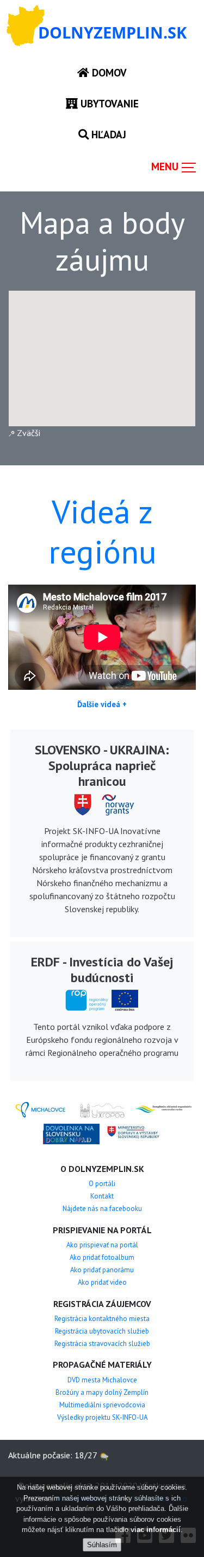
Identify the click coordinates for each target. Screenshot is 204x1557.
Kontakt (102, 1196)
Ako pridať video (102, 1282)
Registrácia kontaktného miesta (102, 1318)
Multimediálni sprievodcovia (102, 1404)
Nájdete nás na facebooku (102, 1208)
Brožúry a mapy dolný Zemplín (102, 1392)
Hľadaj (107, 134)
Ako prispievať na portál (102, 1245)
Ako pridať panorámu (102, 1269)
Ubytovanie (108, 103)
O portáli (102, 1183)
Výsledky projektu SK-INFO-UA (102, 1417)
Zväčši (27, 432)
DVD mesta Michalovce (102, 1380)
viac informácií (156, 1530)
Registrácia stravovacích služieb (102, 1343)
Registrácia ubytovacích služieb (102, 1331)
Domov (108, 72)
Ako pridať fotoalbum (102, 1257)
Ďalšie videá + (102, 704)
